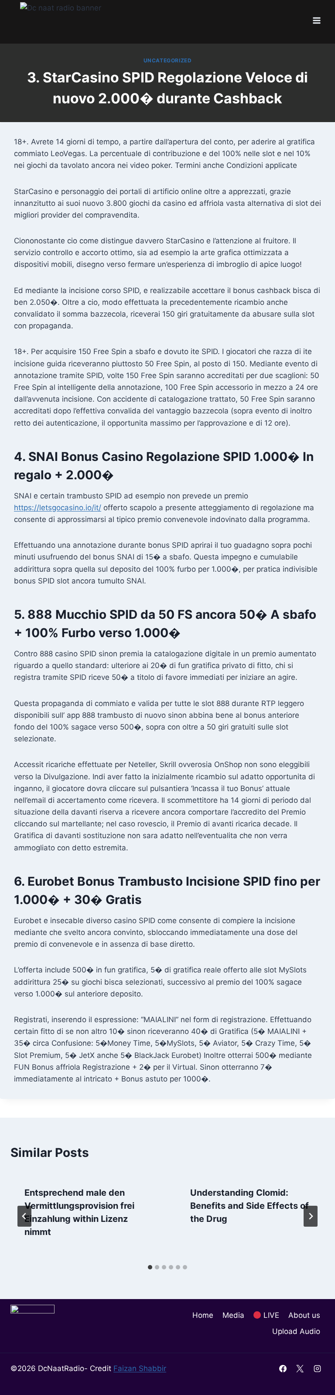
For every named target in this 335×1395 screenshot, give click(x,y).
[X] (300, 1368)
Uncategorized (168, 60)
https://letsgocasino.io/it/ (57, 507)
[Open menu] (316, 20)
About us (304, 1315)
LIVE (270, 1315)
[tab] (150, 1267)
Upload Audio (296, 1331)
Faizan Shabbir (139, 1368)
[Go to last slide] (24, 1216)
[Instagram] (317, 1368)
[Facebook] (283, 1368)
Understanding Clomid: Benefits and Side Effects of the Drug (249, 1205)
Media (233, 1315)
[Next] (311, 1216)
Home (202, 1315)
